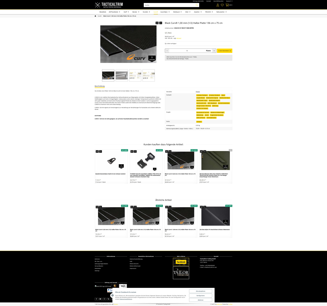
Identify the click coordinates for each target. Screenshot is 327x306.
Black (223, 95)
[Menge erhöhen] (214, 51)
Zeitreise (97, 259)
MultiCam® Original (212, 98)
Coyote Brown (201, 98)
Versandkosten (99, 266)
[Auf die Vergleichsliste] (157, 23)
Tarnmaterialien (211, 117)
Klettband (176, 12)
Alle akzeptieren (200, 291)
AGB (131, 261)
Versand (179, 38)
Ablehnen (200, 300)
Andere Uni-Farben (202, 108)
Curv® (156, 12)
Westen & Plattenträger (217, 112)
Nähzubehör (220, 12)
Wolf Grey (215, 106)
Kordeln (145, 12)
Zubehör (197, 12)
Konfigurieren (201, 295)
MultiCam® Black (225, 98)
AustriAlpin (164, 12)
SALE (186, 12)
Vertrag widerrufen (198, 1)
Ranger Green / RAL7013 (204, 106)
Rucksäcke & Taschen (203, 112)
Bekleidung (200, 115)
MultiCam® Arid (201, 103)
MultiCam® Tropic (202, 100)
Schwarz (199, 121)
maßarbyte (219, 304)
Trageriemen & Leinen (216, 115)
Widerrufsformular (135, 266)
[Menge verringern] (167, 51)
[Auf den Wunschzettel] (160, 23)
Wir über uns (98, 261)
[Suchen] (197, 5)
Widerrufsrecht (134, 263)
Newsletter (98, 268)
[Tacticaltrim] (109, 5)
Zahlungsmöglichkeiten (101, 263)
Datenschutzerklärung (136, 259)
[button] (218, 5)
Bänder (135, 12)
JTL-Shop (230, 304)
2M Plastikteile (113, 12)
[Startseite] (95, 16)
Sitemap (97, 270)
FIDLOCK (208, 12)
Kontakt (208, 1)
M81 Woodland (212, 103)
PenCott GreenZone (223, 103)
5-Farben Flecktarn (214, 95)
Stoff (125, 12)
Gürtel (207, 115)
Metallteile (102, 12)
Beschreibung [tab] (100, 86)
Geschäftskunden (218, 1)
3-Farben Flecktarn (202, 95)
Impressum (133, 268)
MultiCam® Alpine (214, 100)
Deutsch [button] (228, 1)
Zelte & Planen (201, 117)
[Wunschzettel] (222, 5)
